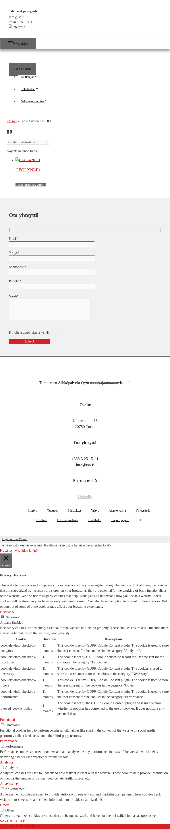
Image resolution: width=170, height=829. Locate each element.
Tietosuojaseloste (67, 520)
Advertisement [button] (10, 783)
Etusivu (32, 510)
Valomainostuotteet (33, 101)
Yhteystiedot (143, 510)
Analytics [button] (6, 762)
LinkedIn (85, 497)
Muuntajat (27, 77)
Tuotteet (52, 510)
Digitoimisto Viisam (14, 539)
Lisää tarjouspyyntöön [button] (30, 184)
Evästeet (41, 520)
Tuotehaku (94, 520)
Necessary (12, 617)
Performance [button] (9, 741)
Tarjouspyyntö (120, 520)
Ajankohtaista (117, 510)
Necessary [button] (7, 612)
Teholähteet (28, 89)
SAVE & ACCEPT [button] (13, 821)
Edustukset (74, 510)
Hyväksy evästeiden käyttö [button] (19, 550)
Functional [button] (7, 720)
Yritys (95, 510)
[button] (37, 77)
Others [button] (4, 805)
